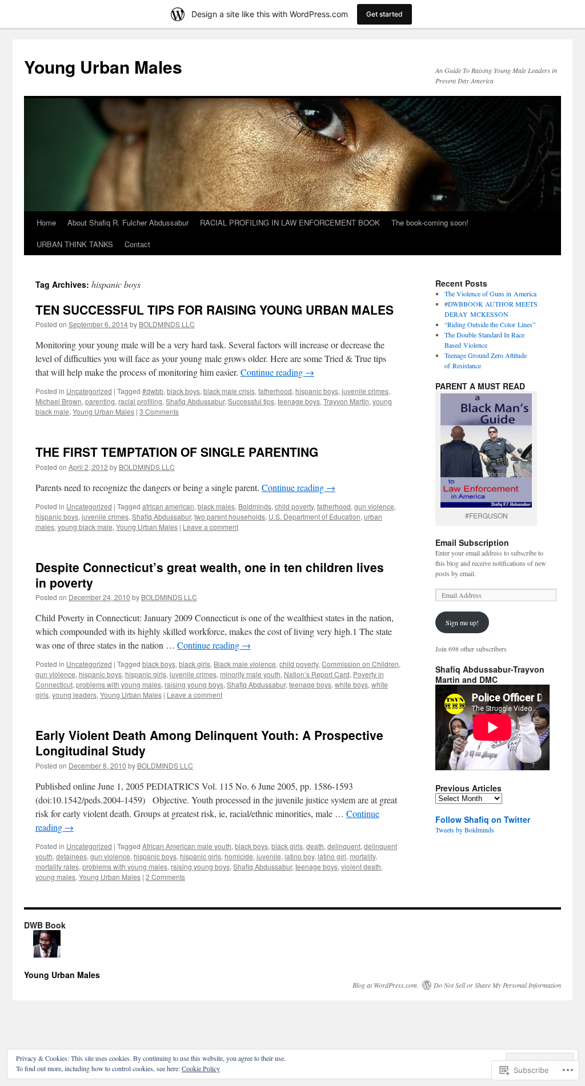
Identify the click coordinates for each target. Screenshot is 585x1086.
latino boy (299, 856)
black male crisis (229, 391)
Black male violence (245, 664)
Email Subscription (472, 542)
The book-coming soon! (429, 222)
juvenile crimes (365, 391)
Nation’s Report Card (317, 674)
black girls (194, 664)
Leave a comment (210, 527)
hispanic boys (316, 391)
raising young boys (194, 684)
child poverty (294, 506)
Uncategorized (89, 391)
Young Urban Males (103, 66)
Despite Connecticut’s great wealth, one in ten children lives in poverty (209, 574)
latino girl (332, 856)
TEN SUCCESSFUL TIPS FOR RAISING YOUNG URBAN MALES (214, 309)
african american (168, 506)
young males (55, 877)
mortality (362, 856)
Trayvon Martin (346, 401)
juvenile (269, 856)
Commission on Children (360, 664)
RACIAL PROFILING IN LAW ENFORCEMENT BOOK (290, 222)
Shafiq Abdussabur (195, 401)
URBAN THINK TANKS (75, 244)
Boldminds (254, 506)
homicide (239, 856)
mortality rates (57, 866)
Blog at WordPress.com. (385, 985)
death (315, 846)
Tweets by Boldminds (464, 829)
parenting (100, 401)
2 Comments (165, 877)
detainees (71, 856)
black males (216, 506)
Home (46, 222)
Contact (137, 244)
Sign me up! (462, 622)
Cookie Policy (201, 1068)
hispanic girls (145, 674)
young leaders (74, 694)
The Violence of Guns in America (490, 293)
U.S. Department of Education (314, 516)
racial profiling (140, 401)
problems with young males (118, 684)
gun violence (374, 506)
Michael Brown (58, 401)
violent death (361, 866)
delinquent (343, 846)
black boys (183, 391)
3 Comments (159, 411)
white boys (351, 684)
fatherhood (275, 391)
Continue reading (277, 372)
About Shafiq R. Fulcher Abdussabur (128, 222)
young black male (85, 527)
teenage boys (299, 401)
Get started (384, 14)
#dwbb (152, 391)
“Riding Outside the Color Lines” (489, 324)
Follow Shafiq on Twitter (482, 819)
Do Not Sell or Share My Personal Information (497, 985)
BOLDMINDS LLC (167, 324)
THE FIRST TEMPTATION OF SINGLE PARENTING (176, 451)
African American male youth (186, 846)
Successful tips (251, 401)
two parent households (229, 516)
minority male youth (250, 674)
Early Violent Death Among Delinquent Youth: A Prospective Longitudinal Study (209, 742)
